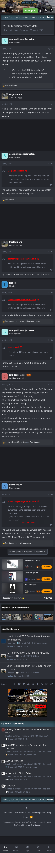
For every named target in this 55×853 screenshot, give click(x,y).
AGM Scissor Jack (14, 760)
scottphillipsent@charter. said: (22, 259)
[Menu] (3, 10)
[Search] (51, 10)
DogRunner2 (32, 591)
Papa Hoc (11, 643)
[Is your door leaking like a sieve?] (38, 617)
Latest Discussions (14, 723)
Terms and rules (22, 812)
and (22, 321)
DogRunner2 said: (16, 171)
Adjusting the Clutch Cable (18, 773)
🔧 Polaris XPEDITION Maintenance (21, 767)
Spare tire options (31, 573)
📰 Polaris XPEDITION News (27, 656)
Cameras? (10, 785)
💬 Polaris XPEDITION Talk (17, 739)
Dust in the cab (30, 585)
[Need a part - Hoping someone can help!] (6, 617)
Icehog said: (13, 347)
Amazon (47, 567)
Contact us (7, 812)
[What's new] (46, 10)
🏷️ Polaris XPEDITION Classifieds (20, 754)
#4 (52, 252)
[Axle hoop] (27, 617)
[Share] (49, 49)
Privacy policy (38, 812)
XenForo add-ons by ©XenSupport (27, 825)
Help (49, 812)
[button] (40, 10)
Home (25, 817)
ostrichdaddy (32, 579)
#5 (52, 292)
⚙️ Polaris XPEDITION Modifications (32, 643)
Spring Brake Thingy (32, 560)
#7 (52, 384)
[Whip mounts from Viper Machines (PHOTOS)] (16, 617)
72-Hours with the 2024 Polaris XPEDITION (29, 652)
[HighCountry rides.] (48, 617)
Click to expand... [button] (28, 522)
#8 (52, 494)
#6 (52, 340)
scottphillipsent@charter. (17, 30)
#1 (52, 49)
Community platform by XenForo (27, 822)
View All (48, 598)
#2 (52, 104)
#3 (52, 164)
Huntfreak (31, 567)
